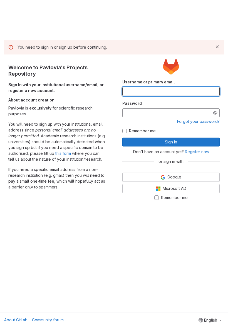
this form (63, 153)
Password (132, 103)
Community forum (48, 319)
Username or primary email (148, 81)
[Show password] (215, 112)
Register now (197, 151)
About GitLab (16, 319)
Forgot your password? (198, 121)
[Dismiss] (217, 46)
